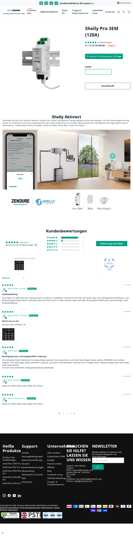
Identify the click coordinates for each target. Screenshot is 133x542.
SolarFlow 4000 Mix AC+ (12, 472)
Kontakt (25, 452)
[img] (8, 285)
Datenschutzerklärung (32, 460)
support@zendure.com (82, 470)
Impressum (27, 482)
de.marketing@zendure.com (89, 479)
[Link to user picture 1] (8, 334)
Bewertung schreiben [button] (111, 243)
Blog (49, 471)
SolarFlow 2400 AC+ (12, 483)
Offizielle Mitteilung (56, 478)
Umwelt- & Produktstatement (55, 483)
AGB (24, 478)
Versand (25, 463)
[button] (91, 42)
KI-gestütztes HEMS (56, 456)
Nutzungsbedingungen (32, 456)
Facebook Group (55, 474)
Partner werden (54, 463)
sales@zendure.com (83, 481)
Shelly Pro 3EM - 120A (98, 71)
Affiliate (50, 467)
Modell (88, 67)
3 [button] (67, 413)
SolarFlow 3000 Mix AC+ (12, 478)
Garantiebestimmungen (33, 467)
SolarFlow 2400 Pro (12, 463)
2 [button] (63, 413)
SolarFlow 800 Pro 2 (12, 467)
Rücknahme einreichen (32, 474)
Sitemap (49, 507)
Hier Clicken (80, 466)
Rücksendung (28, 471)
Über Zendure (53, 452)
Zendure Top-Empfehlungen (9, 458)
